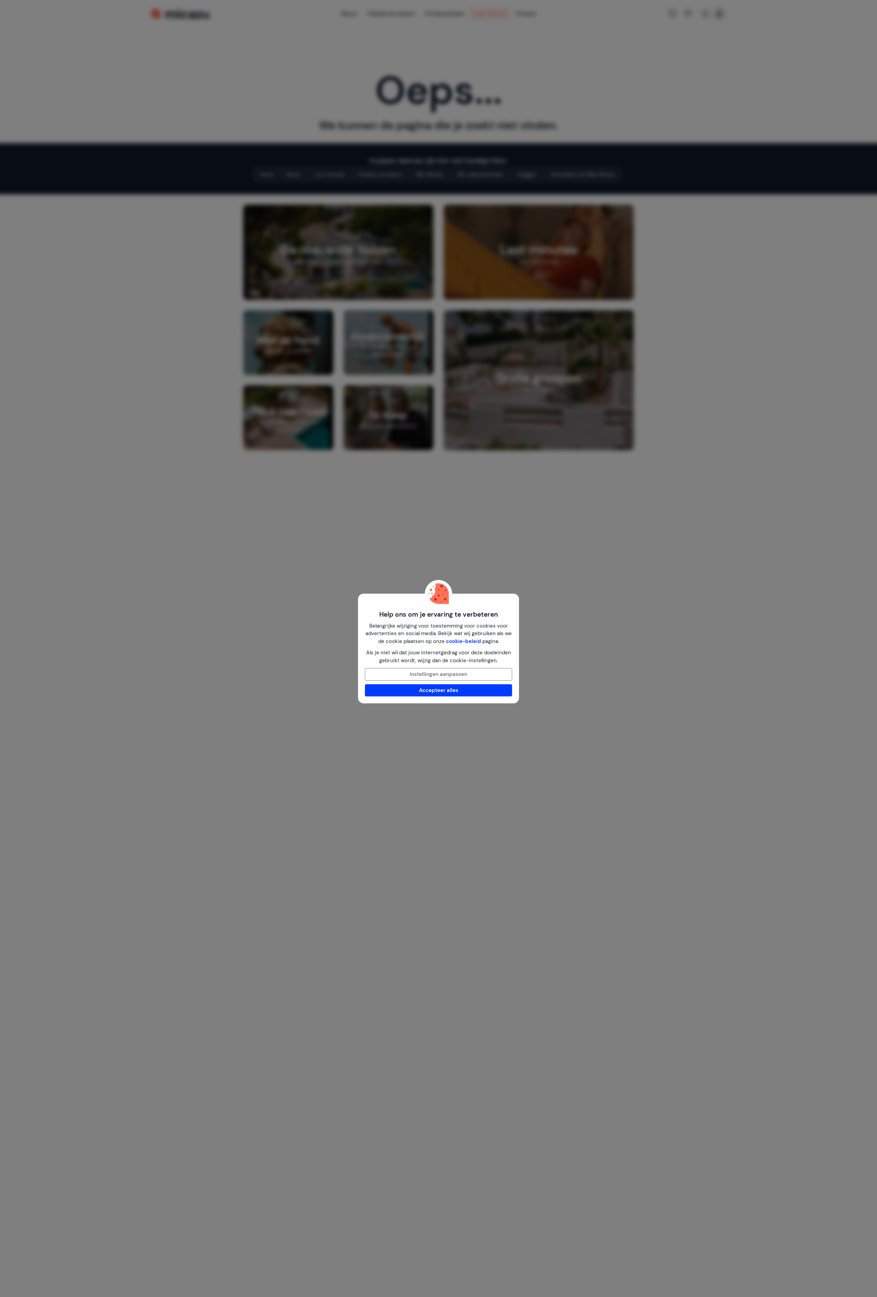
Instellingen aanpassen (438, 674)
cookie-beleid (463, 641)
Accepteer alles (438, 690)
